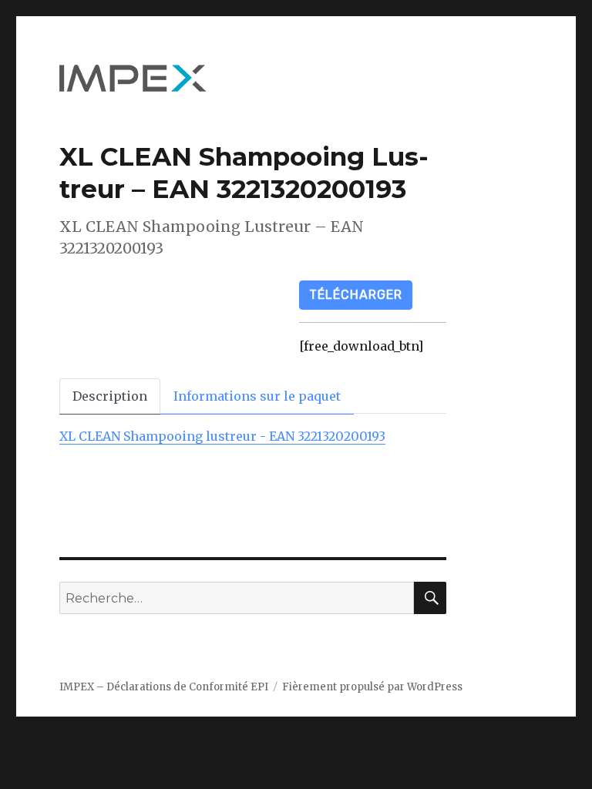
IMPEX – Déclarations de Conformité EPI (163, 686)
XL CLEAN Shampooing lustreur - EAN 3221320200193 (222, 436)
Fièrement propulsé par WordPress (372, 686)
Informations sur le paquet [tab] (257, 396)
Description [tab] (109, 396)
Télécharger (355, 294)
